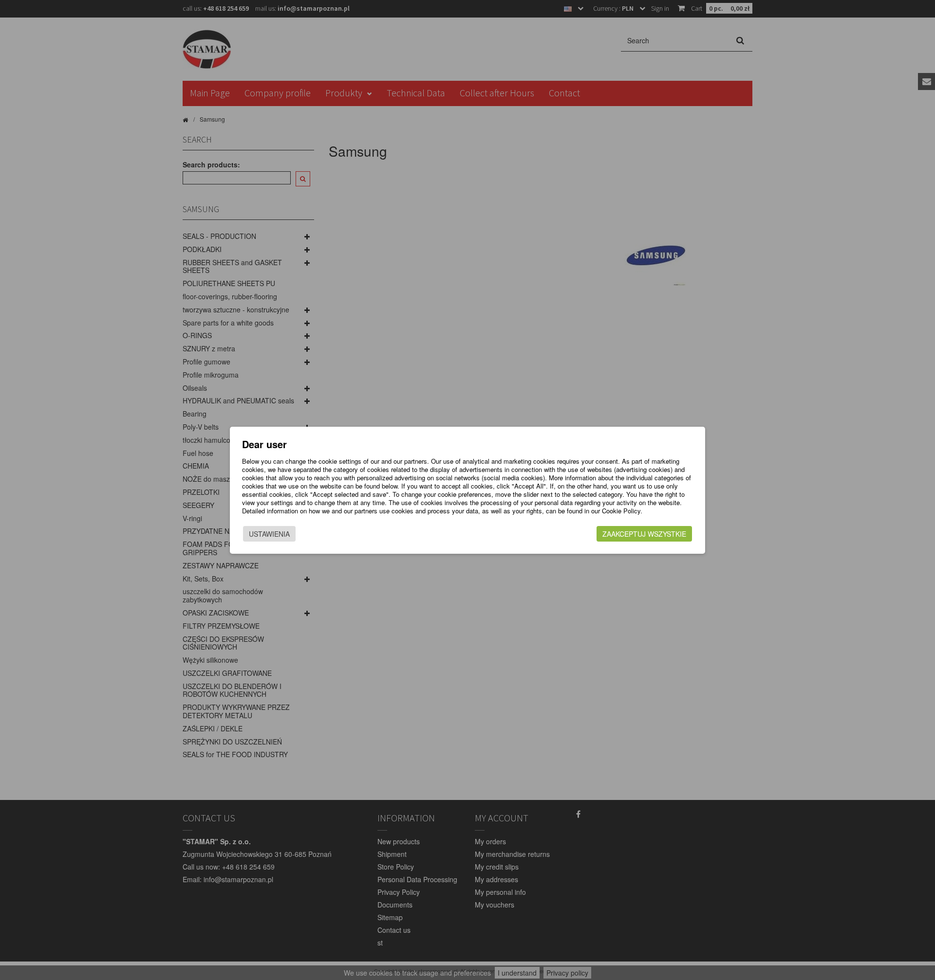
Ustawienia (269, 534)
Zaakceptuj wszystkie (644, 534)
